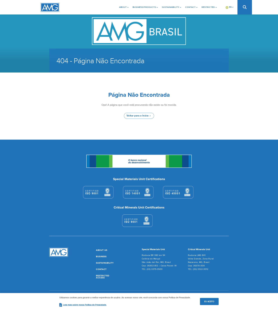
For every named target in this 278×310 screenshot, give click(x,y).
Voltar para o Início (138, 115)
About (123, 7)
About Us (101, 250)
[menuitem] (229, 7)
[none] (229, 7)
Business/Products (144, 7)
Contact (190, 7)
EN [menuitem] (230, 7)
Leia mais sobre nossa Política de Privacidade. (85, 304)
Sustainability (170, 7)
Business (101, 256)
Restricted (208, 7)
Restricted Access (102, 276)
